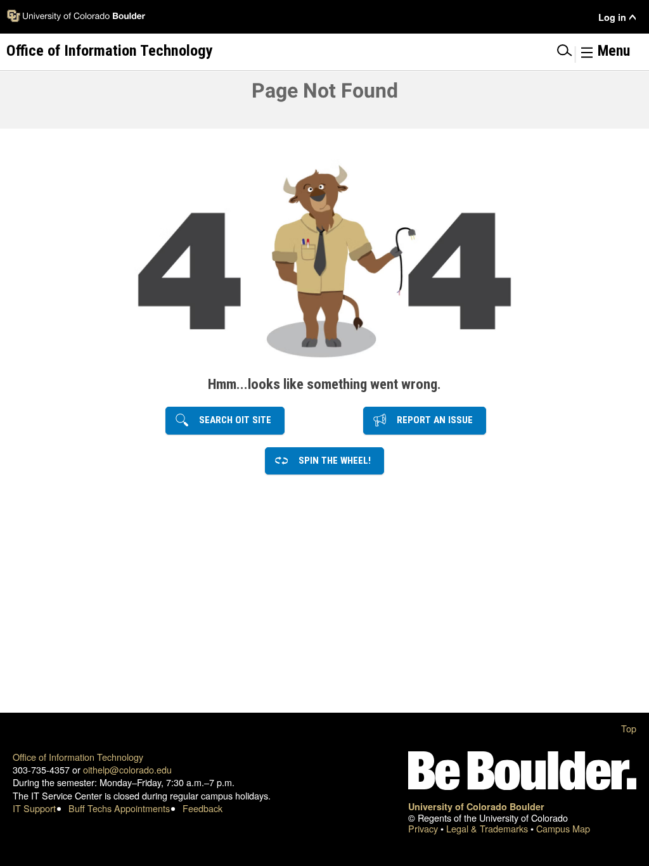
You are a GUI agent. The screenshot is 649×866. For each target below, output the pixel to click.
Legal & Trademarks (488, 828)
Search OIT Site (231, 420)
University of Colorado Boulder (476, 806)
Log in (612, 17)
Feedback (202, 808)
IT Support (34, 808)
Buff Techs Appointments (119, 808)
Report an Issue (431, 420)
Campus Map (563, 828)
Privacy (424, 828)
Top (628, 728)
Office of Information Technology (78, 756)
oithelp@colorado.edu (127, 769)
